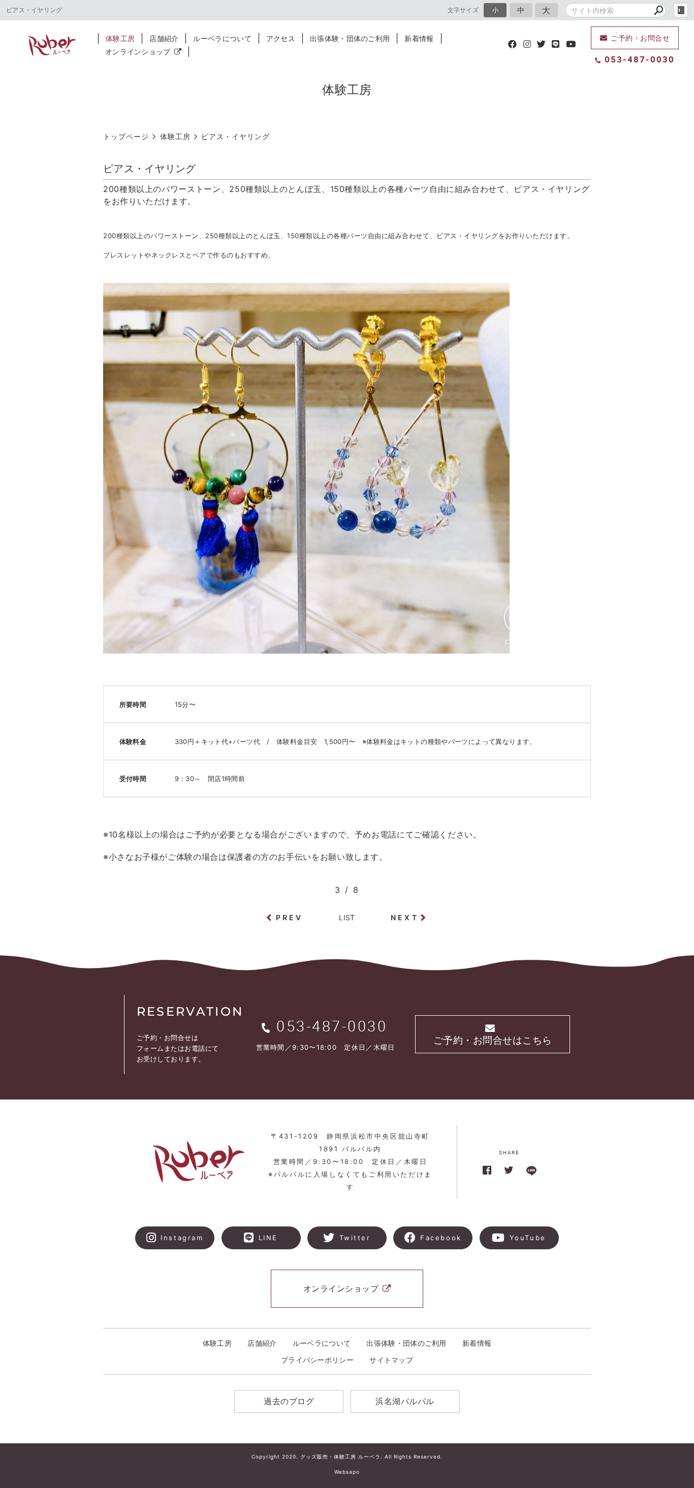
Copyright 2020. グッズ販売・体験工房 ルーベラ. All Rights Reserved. (347, 1456)
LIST (347, 917)
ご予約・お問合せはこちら (492, 1040)
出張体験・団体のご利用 (350, 38)
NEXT (405, 917)
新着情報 (418, 38)
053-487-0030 (640, 59)
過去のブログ (289, 1401)
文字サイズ (463, 10)
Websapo (347, 1472)
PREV (289, 917)
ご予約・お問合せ (640, 38)
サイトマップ (391, 1359)
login (681, 10)
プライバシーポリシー (317, 1359)
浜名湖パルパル (404, 1401)
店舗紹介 (163, 38)
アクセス (280, 38)
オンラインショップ (138, 51)
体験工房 (120, 38)
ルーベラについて (222, 38)
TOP (663, 1069)
